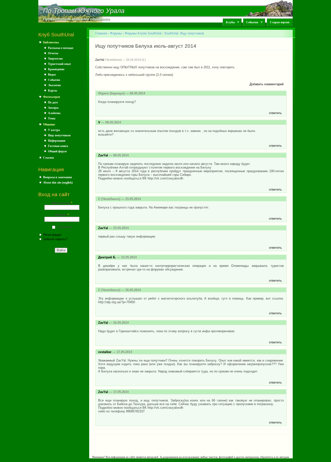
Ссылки (48, 157)
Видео (52, 74)
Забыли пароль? (55, 239)
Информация (56, 140)
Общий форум (57, 151)
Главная (101, 33)
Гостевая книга (58, 146)
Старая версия (280, 22)
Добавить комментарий (267, 84)
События (250, 22)
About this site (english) (58, 182)
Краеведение (56, 69)
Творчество (55, 58)
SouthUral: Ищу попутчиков (184, 33)
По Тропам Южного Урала (84, 11)
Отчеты (53, 53)
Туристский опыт (59, 64)
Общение (49, 124)
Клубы (229, 22)
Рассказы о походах (60, 48)
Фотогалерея (51, 97)
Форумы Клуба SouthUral (143, 33)
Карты (52, 90)
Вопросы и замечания (57, 177)
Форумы (116, 33)
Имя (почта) (62, 203)
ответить (275, 113)
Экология (54, 85)
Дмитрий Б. (107, 257)
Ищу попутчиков (59, 135)
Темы (51, 118)
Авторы (53, 107)
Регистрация (52, 235)
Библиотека (51, 42)
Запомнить (65, 227)
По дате (53, 102)
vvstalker (104, 352)
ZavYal (99, 60)
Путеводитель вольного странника (76, 19)
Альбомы (54, 113)
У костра (54, 130)
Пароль (62, 215)
